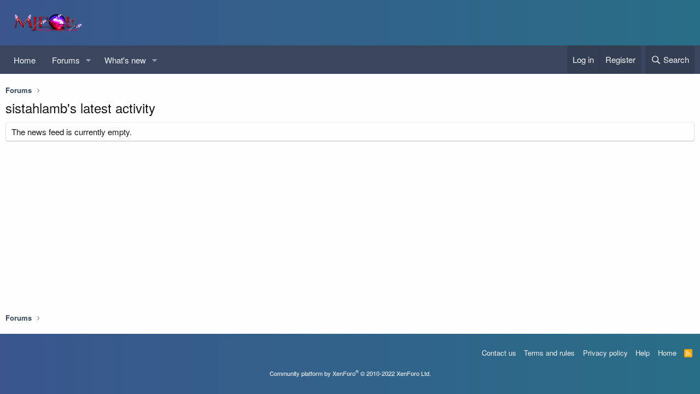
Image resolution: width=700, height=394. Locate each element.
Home (25, 60)
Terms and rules (549, 352)
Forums (66, 60)
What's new (125, 60)
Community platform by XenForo (350, 373)
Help (642, 352)
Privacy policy (605, 352)
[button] (88, 60)
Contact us (499, 352)
